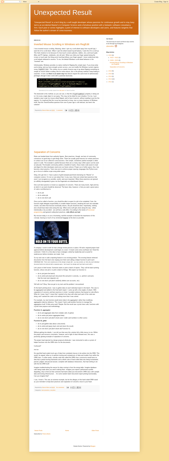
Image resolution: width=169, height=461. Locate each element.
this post (62, 90)
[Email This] (70, 110)
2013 (110, 79)
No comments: (60, 387)
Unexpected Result (63, 12)
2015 (110, 74)
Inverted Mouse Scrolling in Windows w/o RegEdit (61, 44)
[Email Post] (65, 110)
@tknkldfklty (110, 46)
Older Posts (95, 430)
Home (67, 430)
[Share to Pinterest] (78, 110)
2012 (110, 82)
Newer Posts (38, 430)
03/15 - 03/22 (114, 57)
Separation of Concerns (47, 152)
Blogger (92, 446)
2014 (110, 76)
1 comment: (59, 110)
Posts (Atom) (46, 434)
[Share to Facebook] (76, 110)
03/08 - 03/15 (114, 60)
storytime (52, 390)
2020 (110, 55)
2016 (110, 71)
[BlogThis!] (72, 110)
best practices (46, 390)
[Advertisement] (66, 132)
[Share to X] (74, 110)
